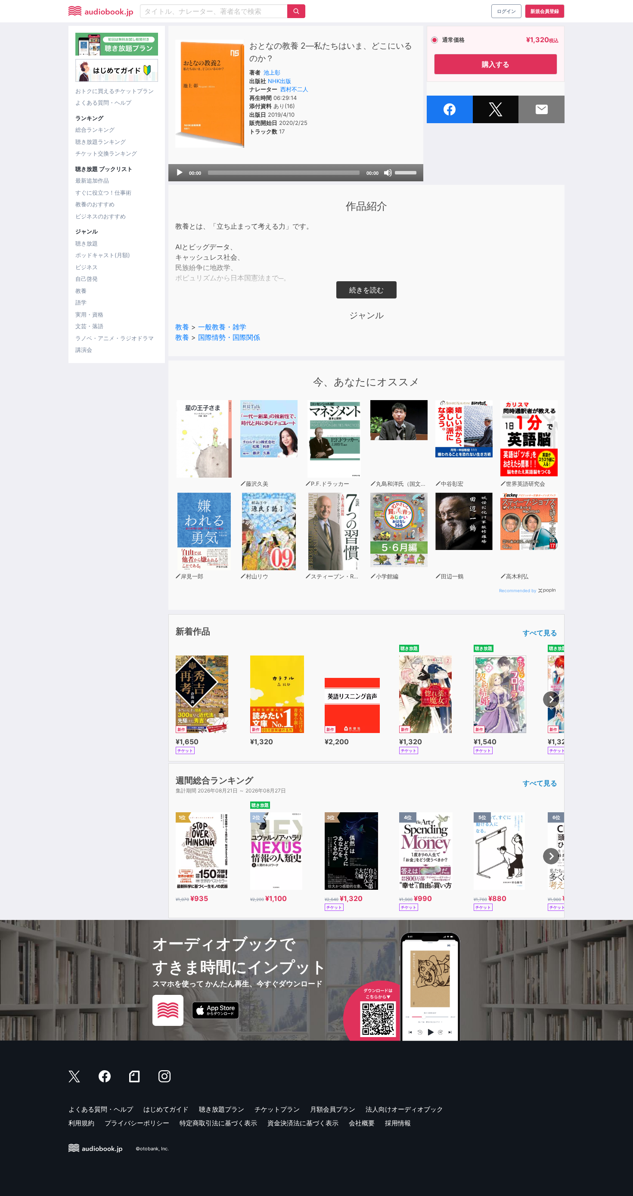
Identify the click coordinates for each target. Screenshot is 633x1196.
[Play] (179, 172)
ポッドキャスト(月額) (102, 255)
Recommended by (518, 590)
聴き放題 (86, 243)
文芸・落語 (89, 326)
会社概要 (362, 1123)
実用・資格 (89, 314)
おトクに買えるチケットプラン (114, 90)
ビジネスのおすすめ (100, 216)
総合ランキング (95, 129)
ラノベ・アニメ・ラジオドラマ (114, 338)
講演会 (83, 349)
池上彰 (272, 72)
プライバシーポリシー (137, 1123)
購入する (495, 64)
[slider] (407, 172)
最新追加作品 (92, 180)
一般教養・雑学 (222, 327)
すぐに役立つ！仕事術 (103, 192)
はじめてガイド (166, 1109)
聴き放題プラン (221, 1109)
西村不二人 (294, 89)
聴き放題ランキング (100, 141)
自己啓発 (86, 278)
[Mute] (388, 172)
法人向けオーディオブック (404, 1109)
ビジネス (86, 267)
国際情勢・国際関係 (229, 337)
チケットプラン (277, 1109)
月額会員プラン (332, 1109)
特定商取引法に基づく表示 (218, 1123)
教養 (81, 290)
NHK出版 (279, 81)
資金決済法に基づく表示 (302, 1123)
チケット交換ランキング (106, 153)
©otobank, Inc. (152, 1149)
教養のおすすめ (95, 204)
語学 (81, 302)
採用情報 (398, 1123)
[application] (295, 172)
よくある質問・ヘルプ (103, 102)
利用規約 (81, 1123)
